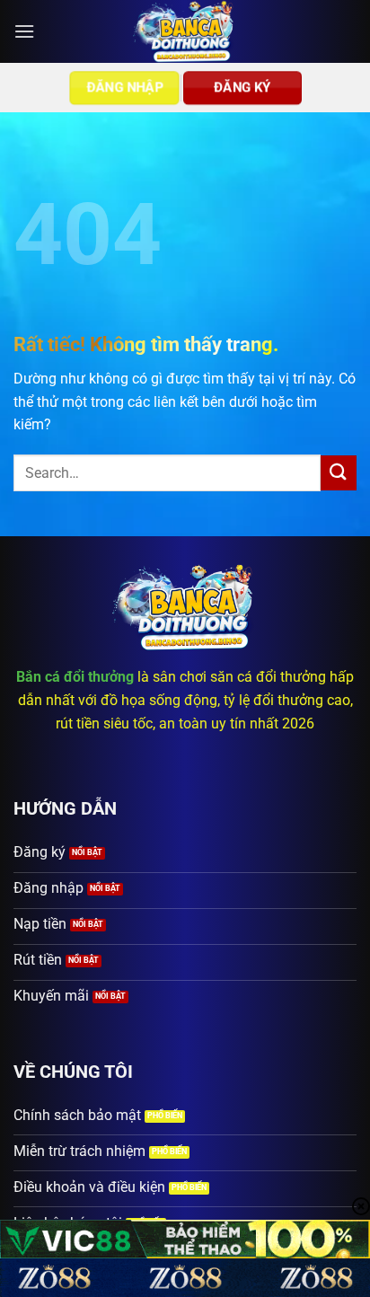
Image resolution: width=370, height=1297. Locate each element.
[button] (24, 31)
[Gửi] (339, 472)
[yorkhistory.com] (185, 31)
